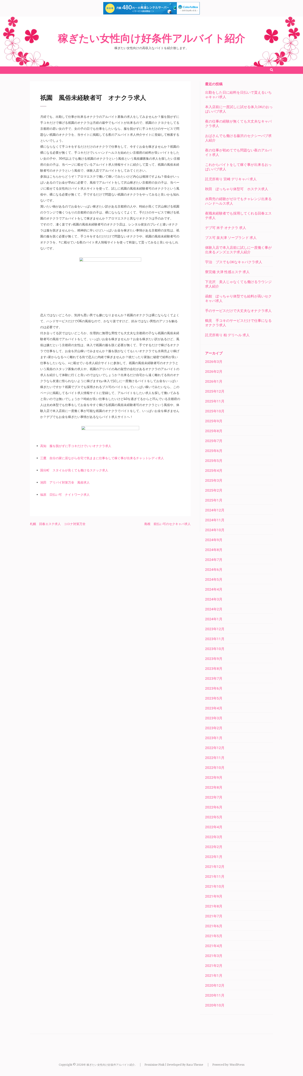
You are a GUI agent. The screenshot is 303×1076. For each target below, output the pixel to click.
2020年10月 (214, 1005)
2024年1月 (213, 619)
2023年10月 (214, 649)
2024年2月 (213, 609)
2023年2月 (213, 728)
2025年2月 (213, 490)
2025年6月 (213, 451)
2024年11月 (214, 520)
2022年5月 (213, 817)
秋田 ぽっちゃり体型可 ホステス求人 (236, 189)
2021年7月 (213, 916)
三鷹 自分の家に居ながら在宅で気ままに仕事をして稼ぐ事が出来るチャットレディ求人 (102, 458)
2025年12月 (214, 391)
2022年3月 (213, 837)
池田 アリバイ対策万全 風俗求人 (65, 482)
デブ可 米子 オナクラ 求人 (225, 228)
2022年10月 (214, 768)
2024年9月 (213, 540)
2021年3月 (213, 956)
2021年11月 (214, 876)
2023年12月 (214, 629)
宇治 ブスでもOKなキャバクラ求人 (233, 262)
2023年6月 (213, 688)
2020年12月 (214, 985)
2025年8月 (213, 431)
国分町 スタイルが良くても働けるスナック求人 (74, 470)
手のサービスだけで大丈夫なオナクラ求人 (238, 311)
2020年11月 (214, 995)
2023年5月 (213, 698)
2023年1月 (213, 738)
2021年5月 (213, 936)
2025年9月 (213, 421)
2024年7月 (213, 560)
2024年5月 (213, 579)
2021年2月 (213, 966)
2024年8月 (213, 550)
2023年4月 (213, 708)
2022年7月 (213, 797)
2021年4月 (213, 946)
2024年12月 (214, 510)
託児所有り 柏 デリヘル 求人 (227, 335)
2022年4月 (213, 827)
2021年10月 (214, 886)
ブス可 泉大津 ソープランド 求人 (231, 238)
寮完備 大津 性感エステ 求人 (227, 272)
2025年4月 (213, 470)
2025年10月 (214, 411)
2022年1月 (213, 857)
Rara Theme (194, 1065)
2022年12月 (214, 748)
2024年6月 (213, 569)
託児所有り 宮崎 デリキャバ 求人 (231, 179)
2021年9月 (213, 896)
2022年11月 (214, 758)
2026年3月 (213, 362)
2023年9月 (213, 659)
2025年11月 (214, 401)
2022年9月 (213, 777)
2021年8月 (213, 906)
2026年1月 (213, 381)
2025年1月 (213, 500)
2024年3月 (213, 599)
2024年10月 (214, 530)
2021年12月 (214, 867)
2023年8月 (213, 669)
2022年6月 (213, 807)
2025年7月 (213, 441)
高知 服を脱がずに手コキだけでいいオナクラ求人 (75, 446)
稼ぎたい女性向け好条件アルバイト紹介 (151, 38)
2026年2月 (213, 371)
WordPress (237, 1065)
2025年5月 (213, 461)
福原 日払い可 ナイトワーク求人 (65, 495)
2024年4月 (213, 589)
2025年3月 (213, 480)
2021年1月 (213, 975)
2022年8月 (213, 787)
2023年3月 (213, 718)
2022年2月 (213, 847)
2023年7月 (213, 678)
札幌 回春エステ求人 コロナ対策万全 (58, 524)
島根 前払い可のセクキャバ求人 (167, 524)
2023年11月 (214, 639)
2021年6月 (213, 926)
